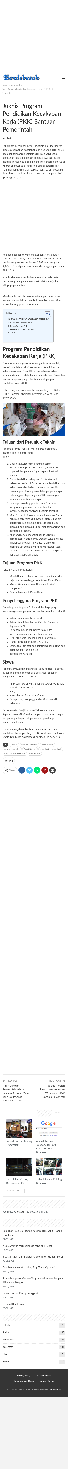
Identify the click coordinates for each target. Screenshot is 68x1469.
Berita (6, 1332)
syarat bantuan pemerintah (50, 749)
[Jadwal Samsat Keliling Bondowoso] (49, 1167)
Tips (5, 1354)
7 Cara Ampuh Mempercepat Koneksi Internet (27, 1246)
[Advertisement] (34, 36)
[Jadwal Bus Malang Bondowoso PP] (19, 1167)
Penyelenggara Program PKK (22, 329)
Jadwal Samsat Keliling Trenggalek (20, 1293)
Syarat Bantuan (30, 749)
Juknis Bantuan (47, 745)
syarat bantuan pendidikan (14, 753)
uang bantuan (34, 753)
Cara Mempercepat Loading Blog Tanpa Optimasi (29, 1267)
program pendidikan (12, 749)
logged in (21, 1212)
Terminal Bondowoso (14, 1304)
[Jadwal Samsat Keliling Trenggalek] (19, 1128)
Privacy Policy (23, 1376)
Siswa (12, 333)
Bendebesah (55, 1389)
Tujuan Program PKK (18, 326)
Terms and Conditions (24, 1381)
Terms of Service (46, 1381)
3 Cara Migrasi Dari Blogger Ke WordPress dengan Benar (33, 1257)
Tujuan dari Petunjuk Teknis (21, 323)
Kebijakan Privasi (43, 1376)
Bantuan (14, 745)
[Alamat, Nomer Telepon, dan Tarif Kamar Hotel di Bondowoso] (49, 1128)
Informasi (4, 98)
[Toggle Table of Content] (46, 314)
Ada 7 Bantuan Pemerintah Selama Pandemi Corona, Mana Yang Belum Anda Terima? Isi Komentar (16, 1093)
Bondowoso (8, 1340)
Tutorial (6, 1325)
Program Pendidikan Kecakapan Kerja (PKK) (28, 319)
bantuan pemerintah (36, 729)
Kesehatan (8, 1347)
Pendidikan (7, 98)
